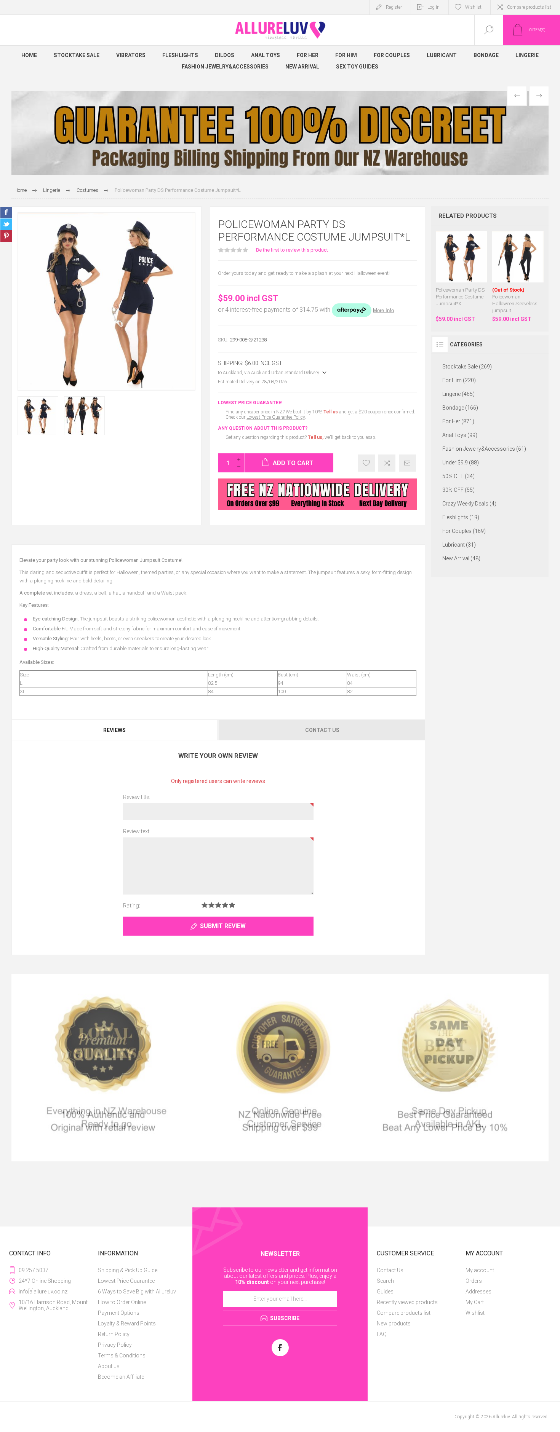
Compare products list (529, 7)
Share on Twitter (6, 224)
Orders (474, 1281)
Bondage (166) (460, 408)
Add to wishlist (366, 463)
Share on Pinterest (6, 236)
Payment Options (118, 1313)
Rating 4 (225, 905)
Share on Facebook (6, 212)
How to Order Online (122, 1302)
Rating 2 (211, 905)
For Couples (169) (464, 531)
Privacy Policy (115, 1345)
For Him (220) (459, 380)
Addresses (478, 1291)
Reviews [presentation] (114, 730)
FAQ (382, 1334)
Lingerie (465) (458, 394)
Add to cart (469, 263)
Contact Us (390, 1270)
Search (385, 1281)
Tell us (331, 412)
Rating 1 (204, 905)
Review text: (136, 831)
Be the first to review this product (292, 250)
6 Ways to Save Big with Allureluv (137, 1291)
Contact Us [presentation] (322, 730)
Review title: (136, 797)
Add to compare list (386, 463)
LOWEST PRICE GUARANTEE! (250, 402)
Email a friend (407, 463)
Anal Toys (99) (459, 435)
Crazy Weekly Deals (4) (469, 504)
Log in (433, 7)
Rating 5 (232, 905)
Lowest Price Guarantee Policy (275, 417)
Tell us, (315, 437)
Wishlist (475, 1313)
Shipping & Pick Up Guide (127, 1270)
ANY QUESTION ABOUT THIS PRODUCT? (262, 428)
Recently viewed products (407, 1302)
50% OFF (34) (458, 476)
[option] (280, 133)
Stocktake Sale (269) (467, 367)
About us (109, 1366)
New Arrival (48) (461, 558)
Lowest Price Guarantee (126, 1281)
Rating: (131, 905)
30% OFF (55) (458, 490)
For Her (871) (458, 421)
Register (394, 7)
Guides (385, 1291)
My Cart (475, 1302)
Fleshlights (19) (460, 517)
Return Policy (114, 1334)
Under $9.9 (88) (460, 462)
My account (480, 1270)
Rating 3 (218, 905)
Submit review (223, 926)
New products (394, 1323)
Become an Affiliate (121, 1377)
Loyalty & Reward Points (127, 1323)
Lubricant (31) (459, 545)
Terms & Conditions (122, 1355)
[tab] (114, 730)
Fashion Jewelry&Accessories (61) (484, 449)
